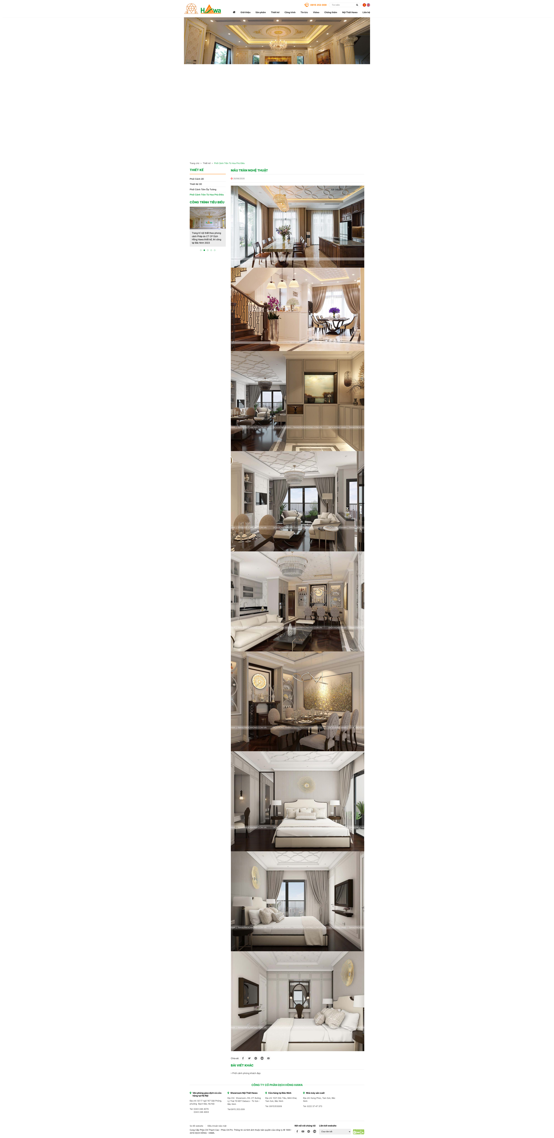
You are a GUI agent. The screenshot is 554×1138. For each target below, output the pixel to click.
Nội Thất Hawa (350, 12)
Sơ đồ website (196, 1126)
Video (316, 12)
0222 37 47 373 (314, 1106)
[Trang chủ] (234, 12)
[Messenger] (308, 1131)
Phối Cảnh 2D (197, 179)
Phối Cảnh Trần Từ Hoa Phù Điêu (229, 163)
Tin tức (304, 12)
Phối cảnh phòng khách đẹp (246, 1073)
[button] (201, 253)
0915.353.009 (238, 1109)
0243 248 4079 (201, 1109)
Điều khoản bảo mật (217, 1126)
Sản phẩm (261, 12)
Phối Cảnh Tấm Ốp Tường (203, 189)
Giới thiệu (245, 12)
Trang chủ (194, 163)
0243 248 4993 (201, 1112)
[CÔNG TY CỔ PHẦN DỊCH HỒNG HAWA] (203, 8)
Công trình (290, 12)
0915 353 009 (318, 4)
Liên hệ (366, 12)
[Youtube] (302, 1131)
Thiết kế (275, 12)
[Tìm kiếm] (357, 5)
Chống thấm (330, 12)
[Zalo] (314, 1131)
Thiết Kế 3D (196, 184)
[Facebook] (297, 1131)
